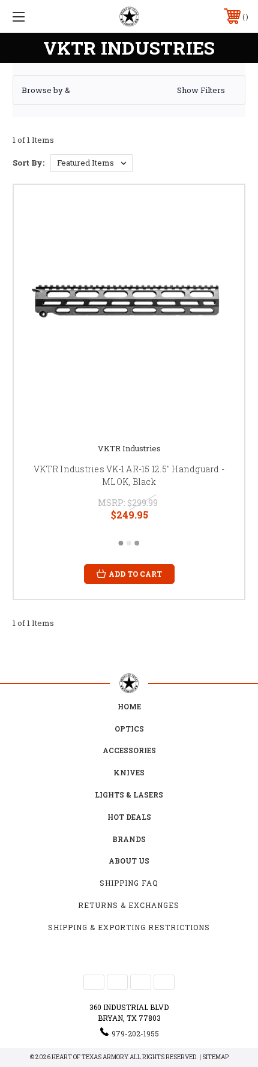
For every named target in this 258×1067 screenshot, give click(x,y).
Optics (129, 728)
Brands (129, 839)
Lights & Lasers (129, 794)
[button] (129, 90)
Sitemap (215, 1057)
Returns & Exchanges (128, 905)
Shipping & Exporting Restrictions (129, 927)
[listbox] (91, 163)
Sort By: (28, 162)
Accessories (129, 750)
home (129, 706)
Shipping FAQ (129, 883)
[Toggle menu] (36, 16)
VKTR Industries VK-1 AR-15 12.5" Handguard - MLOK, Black (129, 475)
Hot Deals (129, 817)
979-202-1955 (135, 1033)
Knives (129, 772)
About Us (129, 860)
